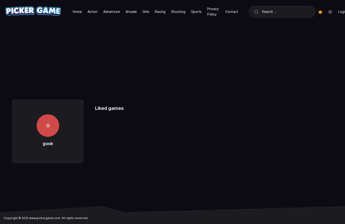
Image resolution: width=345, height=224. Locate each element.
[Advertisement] (172, 58)
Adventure (111, 12)
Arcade (131, 12)
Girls (145, 12)
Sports (196, 12)
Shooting (178, 12)
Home (77, 12)
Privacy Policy (213, 11)
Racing (160, 12)
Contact (231, 12)
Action (93, 12)
